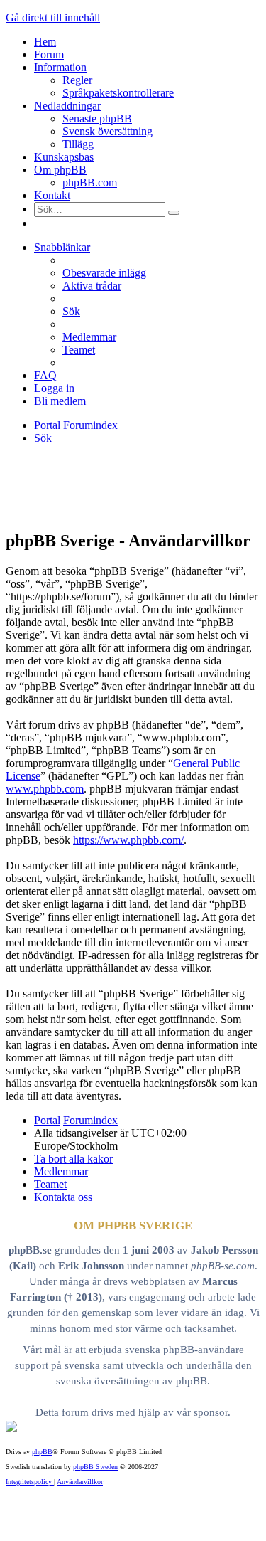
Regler (77, 80)
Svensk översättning (107, 131)
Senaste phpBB (97, 118)
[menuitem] (104, 273)
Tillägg (78, 144)
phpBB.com (89, 182)
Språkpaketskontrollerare (118, 93)
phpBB (42, 1452)
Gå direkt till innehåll (53, 17)
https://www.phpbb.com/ (128, 840)
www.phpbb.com (45, 789)
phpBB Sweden (95, 1467)
